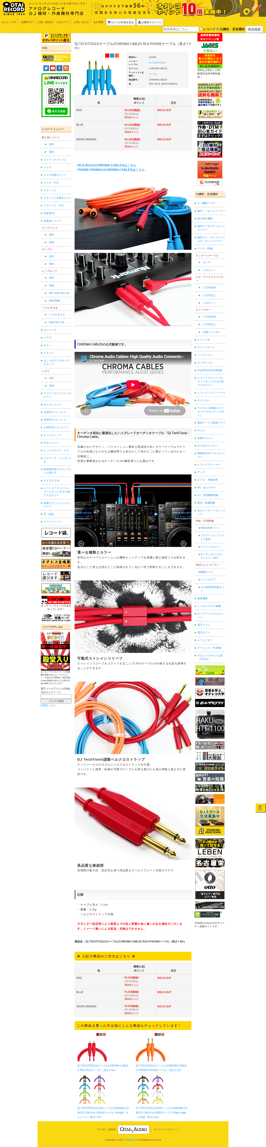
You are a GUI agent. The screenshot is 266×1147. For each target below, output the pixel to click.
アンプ (201, 472)
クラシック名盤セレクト (57, 197)
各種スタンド (205, 438)
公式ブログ (63, 22)
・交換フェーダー (210, 332)
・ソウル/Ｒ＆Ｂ (56, 314)
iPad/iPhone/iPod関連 (209, 370)
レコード (209, 29)
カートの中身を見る (122, 22)
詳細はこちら (48, 705)
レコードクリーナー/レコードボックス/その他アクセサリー (57, 492)
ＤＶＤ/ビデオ (52, 480)
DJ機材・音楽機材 (232, 29)
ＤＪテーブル (205, 362)
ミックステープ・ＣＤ (56, 450)
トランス (49, 352)
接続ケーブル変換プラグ (211, 422)
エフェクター (205, 640)
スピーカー (203, 400)
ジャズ (47, 167)
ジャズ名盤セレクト (55, 174)
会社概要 (98, 22)
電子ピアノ (203, 632)
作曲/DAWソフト (210, 527)
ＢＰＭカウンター (207, 445)
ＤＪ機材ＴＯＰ (206, 203)
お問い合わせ (81, 22)
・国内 (50, 151)
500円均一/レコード (55, 419)
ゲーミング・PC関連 (209, 647)
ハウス (47, 337)
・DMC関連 (53, 300)
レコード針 (203, 339)
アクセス (102, 1129)
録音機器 (202, 598)
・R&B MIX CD (55, 322)
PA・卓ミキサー (206, 487)
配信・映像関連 (206, 502)
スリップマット (206, 347)
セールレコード (52, 404)
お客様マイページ (151, 22)
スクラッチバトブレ (55, 159)
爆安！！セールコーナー (211, 210)
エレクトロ (50, 329)
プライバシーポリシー (164, 1129)
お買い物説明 (45, 22)
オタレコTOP (9, 22)
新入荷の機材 (205, 218)
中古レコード (51, 442)
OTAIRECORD (131, 1140)
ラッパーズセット (210, 546)
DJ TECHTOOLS (157, 63)
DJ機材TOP (27, 22)
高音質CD (49, 213)
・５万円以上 (208, 295)
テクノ (47, 345)
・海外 (50, 144)
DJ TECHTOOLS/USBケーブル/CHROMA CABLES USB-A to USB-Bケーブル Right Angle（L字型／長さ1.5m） (161, 1113)
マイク (201, 430)
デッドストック (52, 435)
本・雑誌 (49, 514)
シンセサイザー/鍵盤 (209, 606)
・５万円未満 (208, 287)
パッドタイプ (208, 579)
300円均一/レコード (55, 412)
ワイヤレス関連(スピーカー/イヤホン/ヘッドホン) (210, 412)
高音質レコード (52, 220)
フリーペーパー (52, 521)
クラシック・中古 (54, 205)
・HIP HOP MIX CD (58, 293)
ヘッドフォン (205, 354)
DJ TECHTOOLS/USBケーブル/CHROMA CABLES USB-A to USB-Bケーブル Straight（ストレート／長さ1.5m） (103, 1113)
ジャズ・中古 (51, 182)
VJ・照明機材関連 (207, 495)
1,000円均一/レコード (56, 427)
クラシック (50, 190)
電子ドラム (203, 624)
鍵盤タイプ (206, 571)
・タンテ (205, 262)
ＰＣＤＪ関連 (205, 248)
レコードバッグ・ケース (211, 392)
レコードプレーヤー (208, 464)
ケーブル (153, 74)
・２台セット (208, 270)
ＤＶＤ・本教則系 (207, 479)
